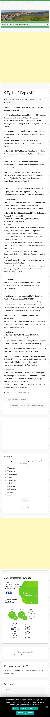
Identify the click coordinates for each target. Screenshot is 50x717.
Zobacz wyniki (25, 508)
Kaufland (12, 480)
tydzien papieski (23, 392)
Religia (8, 102)
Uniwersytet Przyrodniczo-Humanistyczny (28, 405)
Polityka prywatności (25, 713)
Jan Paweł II (11, 392)
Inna (10, 477)
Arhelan (12, 468)
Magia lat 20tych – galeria (16, 399)
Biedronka (12, 471)
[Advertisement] (25, 57)
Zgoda (15, 708)
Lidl (10, 483)
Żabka (11, 495)
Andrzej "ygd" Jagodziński (14, 99)
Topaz (11, 492)
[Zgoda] (47, 707)
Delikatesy (13, 474)
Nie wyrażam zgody (29, 708)
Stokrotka (12, 489)
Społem (12, 486)
